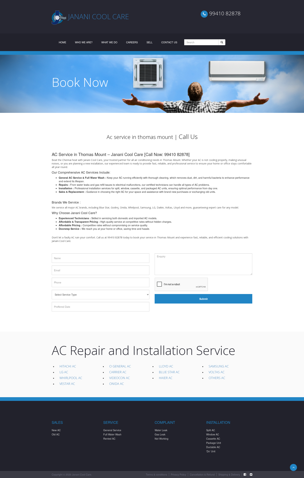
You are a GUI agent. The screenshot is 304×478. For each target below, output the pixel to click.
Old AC (56, 434)
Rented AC (109, 438)
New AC (56, 430)
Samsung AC (219, 366)
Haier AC (165, 378)
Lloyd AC (166, 366)
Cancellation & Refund (202, 474)
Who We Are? (84, 42)
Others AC (217, 378)
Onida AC (116, 384)
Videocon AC (119, 378)
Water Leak (161, 430)
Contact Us (169, 42)
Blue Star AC (169, 372)
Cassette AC (213, 438)
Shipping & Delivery (229, 474)
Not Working (161, 438)
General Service (112, 430)
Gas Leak (160, 434)
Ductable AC (213, 447)
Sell (150, 42)
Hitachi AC (67, 366)
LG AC (63, 372)
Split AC (210, 430)
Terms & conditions (156, 474)
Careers (132, 42)
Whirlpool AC (70, 378)
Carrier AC (117, 372)
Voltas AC (216, 372)
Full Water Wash (112, 434)
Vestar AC (67, 384)
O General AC (120, 366)
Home (65, 42)
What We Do (109, 42)
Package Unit (213, 443)
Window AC (212, 434)
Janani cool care (98, 16)
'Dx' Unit (210, 451)
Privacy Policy (178, 474)
